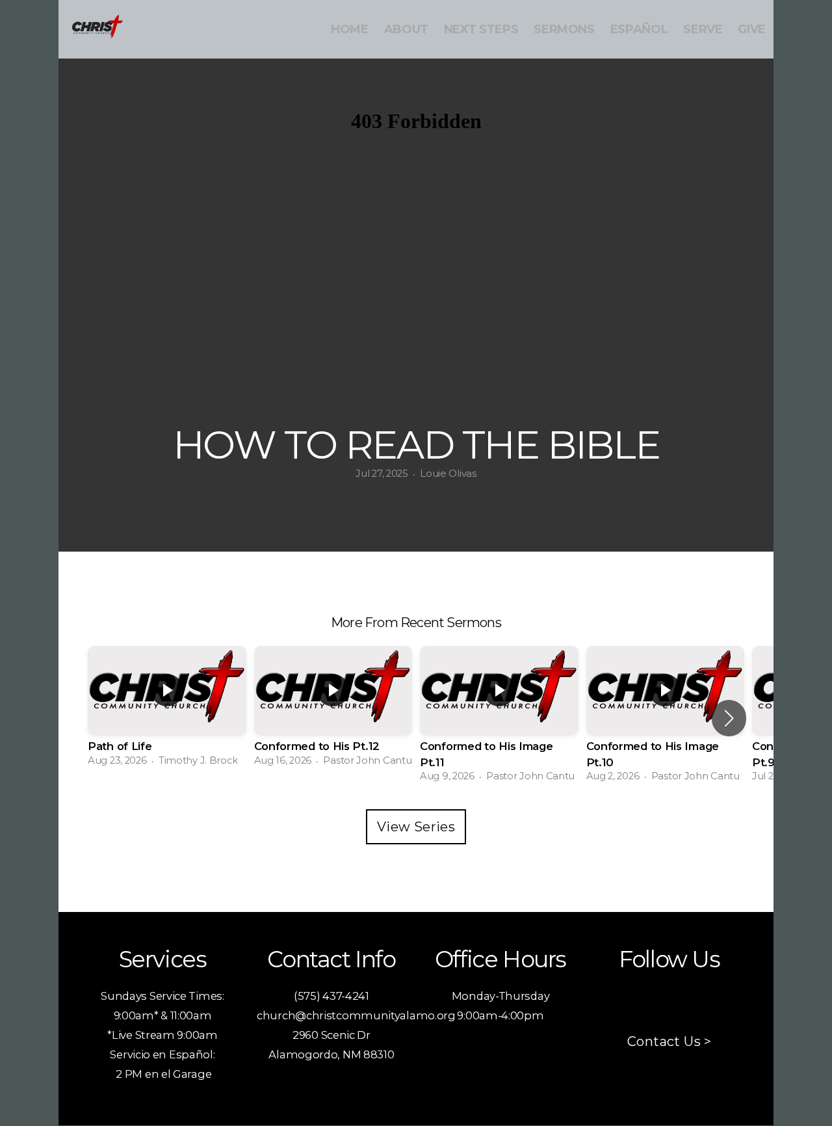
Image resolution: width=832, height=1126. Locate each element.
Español (639, 29)
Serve (702, 29)
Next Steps (481, 29)
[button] (729, 718)
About (406, 29)
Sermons (564, 29)
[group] (167, 710)
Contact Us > (669, 1041)
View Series (416, 827)
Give (752, 29)
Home (350, 29)
